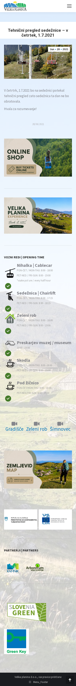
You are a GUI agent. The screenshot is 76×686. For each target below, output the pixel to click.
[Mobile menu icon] (69, 6)
